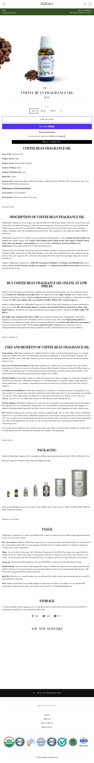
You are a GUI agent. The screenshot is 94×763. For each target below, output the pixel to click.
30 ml (34, 111)
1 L (61, 111)
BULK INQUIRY (52, 142)
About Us (47, 719)
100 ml (43, 111)
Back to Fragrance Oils (48, 693)
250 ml (53, 111)
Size (47, 106)
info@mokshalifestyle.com (62, 586)
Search (47, 714)
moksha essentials (46, 706)
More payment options (47, 132)
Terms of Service (47, 723)
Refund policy (47, 727)
